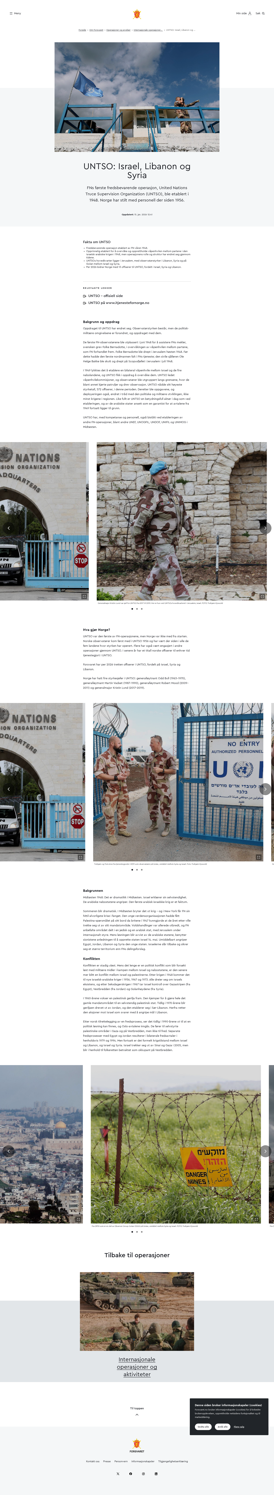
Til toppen (137, 1408)
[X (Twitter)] (118, 1474)
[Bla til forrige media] (9, 528)
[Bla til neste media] (265, 528)
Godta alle (203, 1427)
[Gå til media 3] (141, 609)
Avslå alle (223, 1427)
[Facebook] (130, 1474)
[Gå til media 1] (132, 609)
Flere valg (239, 1427)
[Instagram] (143, 1474)
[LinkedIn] (156, 1474)
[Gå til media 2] (137, 609)
